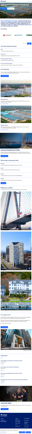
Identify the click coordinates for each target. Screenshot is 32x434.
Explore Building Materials (4, 103)
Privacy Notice (26, 420)
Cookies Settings (3, 432)
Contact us (3, 420)
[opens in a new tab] (7, 35)
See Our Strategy (4, 327)
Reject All (28, 432)
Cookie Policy (26, 426)
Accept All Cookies (22, 432)
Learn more (3, 183)
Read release (3, 9)
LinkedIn (18, 420)
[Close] (31, 430)
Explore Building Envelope (4, 129)
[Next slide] (30, 44)
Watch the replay (10, 8)
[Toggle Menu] (30, 1)
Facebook (18, 423)
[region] (16, 431)
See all (2, 357)
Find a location (3, 421)
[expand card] (29, 228)
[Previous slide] (28, 44)
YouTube (18, 426)
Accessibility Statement (26, 423)
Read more (2, 363)
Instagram (18, 421)
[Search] (29, 1)
